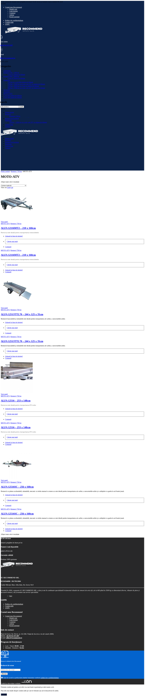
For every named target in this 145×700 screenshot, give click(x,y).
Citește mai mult (12, 241)
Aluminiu (7, 92)
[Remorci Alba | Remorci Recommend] (19, 135)
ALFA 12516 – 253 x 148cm (15, 400)
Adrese (11, 15)
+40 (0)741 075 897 (12, 636)
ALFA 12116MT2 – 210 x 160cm (18, 228)
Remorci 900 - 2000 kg (11, 76)
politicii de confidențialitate (50, 678)
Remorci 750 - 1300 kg (11, 73)
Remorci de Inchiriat (12, 118)
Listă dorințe (13, 11)
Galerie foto (9, 125)
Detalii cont (13, 9)
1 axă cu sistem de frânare (16, 74)
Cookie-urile (9, 22)
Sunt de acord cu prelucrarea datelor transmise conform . (31, 678)
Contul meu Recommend (13, 7)
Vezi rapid (4, 222)
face (10, 596)
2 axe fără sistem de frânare (13, 97)
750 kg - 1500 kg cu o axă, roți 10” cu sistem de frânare (26, 84)
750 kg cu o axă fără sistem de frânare (20, 82)
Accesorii (7, 90)
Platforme (7, 80)
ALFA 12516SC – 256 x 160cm (17, 486)
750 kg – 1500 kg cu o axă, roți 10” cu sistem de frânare (28, 122)
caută (21, 107)
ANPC (7, 24)
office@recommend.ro (14, 638)
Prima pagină (9, 112)
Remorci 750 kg (14, 116)
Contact (7, 127)
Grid (8, 187)
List (12, 187)
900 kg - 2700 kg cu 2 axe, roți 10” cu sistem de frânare (26, 88)
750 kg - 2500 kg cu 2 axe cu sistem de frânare (23, 86)
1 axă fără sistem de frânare (13, 95)
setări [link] (56, 691)
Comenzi (12, 13)
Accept (4, 694)
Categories (7, 71)
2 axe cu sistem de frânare (16, 78)
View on (4, 187)
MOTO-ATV (8, 94)
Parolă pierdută (14, 17)
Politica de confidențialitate (14, 20)
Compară (8, 247)
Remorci (8, 114)
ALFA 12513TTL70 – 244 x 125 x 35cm (22, 314)
